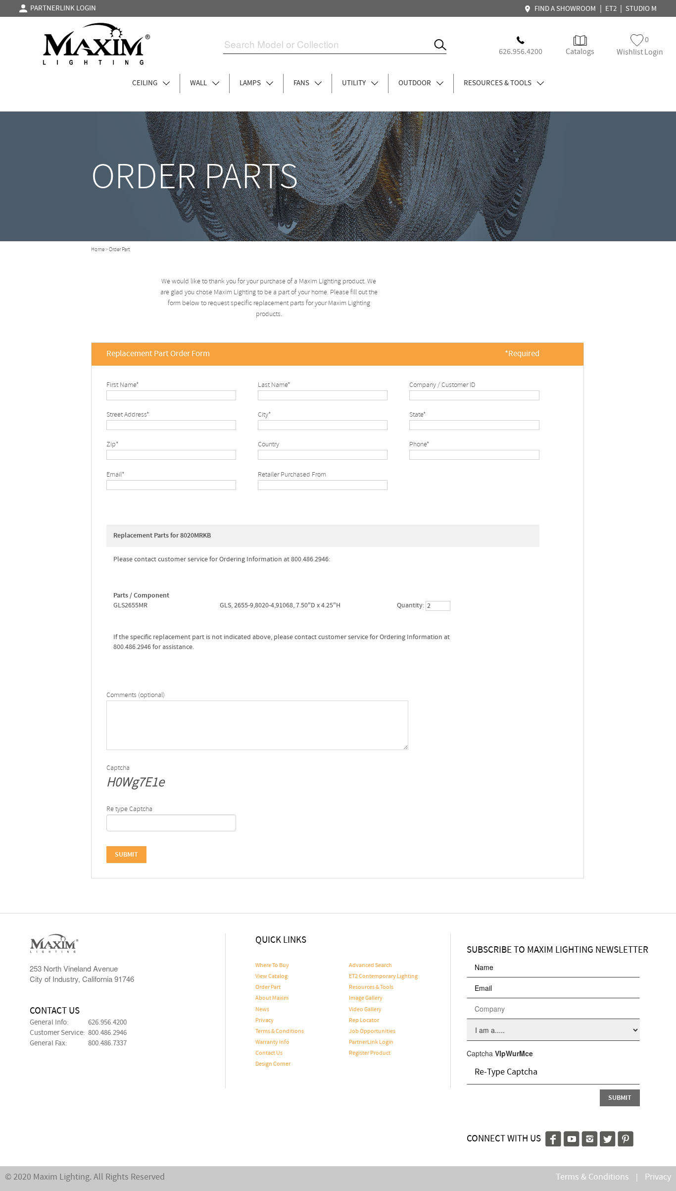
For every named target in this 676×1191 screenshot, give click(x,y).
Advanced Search (370, 966)
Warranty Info (272, 1042)
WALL (199, 83)
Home (97, 249)
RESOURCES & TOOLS (498, 83)
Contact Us (269, 1053)
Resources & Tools (371, 987)
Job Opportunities (372, 1031)
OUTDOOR (415, 83)
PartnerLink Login (371, 1042)
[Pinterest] (625, 1137)
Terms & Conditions (279, 1031)
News (262, 1010)
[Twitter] (608, 1137)
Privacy (264, 1021)
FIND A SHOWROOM (563, 9)
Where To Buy (272, 966)
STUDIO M (641, 9)
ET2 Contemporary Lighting (383, 976)
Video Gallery (365, 1010)
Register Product (369, 1053)
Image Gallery (366, 998)
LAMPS (251, 83)
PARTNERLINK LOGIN (61, 8)
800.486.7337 (107, 1043)
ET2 (611, 9)
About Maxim (272, 998)
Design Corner (272, 1064)
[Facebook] (553, 1137)
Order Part (268, 987)
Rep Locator (364, 1021)
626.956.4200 (107, 1023)
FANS (302, 83)
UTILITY (354, 83)
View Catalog (271, 976)
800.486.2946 (107, 1033)
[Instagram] (589, 1137)
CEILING (145, 83)
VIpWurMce (514, 1053)
